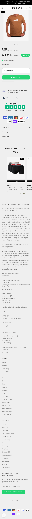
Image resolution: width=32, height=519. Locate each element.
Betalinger (5, 449)
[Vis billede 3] (17, 44)
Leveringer (5, 446)
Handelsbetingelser (8, 433)
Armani (4, 365)
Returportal (5, 443)
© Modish (16, 500)
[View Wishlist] (21, 8)
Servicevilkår (6, 452)
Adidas (4, 362)
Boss (3, 384)
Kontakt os (5, 427)
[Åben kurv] (29, 8)
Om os (4, 424)
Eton (3, 378)
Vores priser (6, 461)
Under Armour (6, 414)
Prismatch (5, 458)
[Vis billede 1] (14, 44)
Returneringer (6, 440)
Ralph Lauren (6, 402)
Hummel (4, 387)
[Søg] (26, 8)
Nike (3, 393)
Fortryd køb (5, 467)
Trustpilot (5, 464)
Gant (3, 381)
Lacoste (4, 390)
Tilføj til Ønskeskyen (12, 98)
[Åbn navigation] (2, 8)
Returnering (6, 136)
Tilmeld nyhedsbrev (13, 492)
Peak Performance (8, 399)
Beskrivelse (5, 127)
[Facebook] (2, 326)
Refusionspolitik (7, 455)
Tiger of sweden (7, 408)
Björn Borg (5, 369)
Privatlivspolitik (7, 437)
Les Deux (5, 396)
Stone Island (6, 405)
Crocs (4, 375)
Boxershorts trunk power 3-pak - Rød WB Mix (15, 189)
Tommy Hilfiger (7, 411)
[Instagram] (7, 326)
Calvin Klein (6, 372)
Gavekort (5, 430)
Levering (5, 132)
